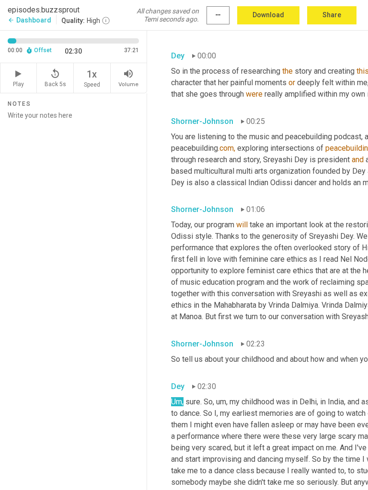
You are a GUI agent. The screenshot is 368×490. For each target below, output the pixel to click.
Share (331, 15)
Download (268, 15)
